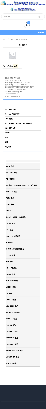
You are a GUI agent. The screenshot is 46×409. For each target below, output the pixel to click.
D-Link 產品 (10, 223)
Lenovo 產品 (11, 287)
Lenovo (11, 39)
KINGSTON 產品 (12, 281)
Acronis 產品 (11, 172)
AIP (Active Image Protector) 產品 (21, 185)
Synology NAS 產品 (14, 350)
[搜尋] (39, 17)
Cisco (8, 211)
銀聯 (6, 137)
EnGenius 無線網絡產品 (15, 249)
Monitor (18, 39)
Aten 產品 (10, 204)
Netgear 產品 (11, 319)
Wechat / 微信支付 (12, 114)
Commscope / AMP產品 (16, 217)
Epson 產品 (10, 255)
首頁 (4, 39)
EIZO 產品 (9, 242)
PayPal (8, 147)
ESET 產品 (9, 261)
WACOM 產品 (11, 363)
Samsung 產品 (12, 338)
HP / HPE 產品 (11, 268)
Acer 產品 (10, 166)
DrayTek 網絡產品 (13, 236)
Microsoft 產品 (13, 312)
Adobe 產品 (10, 179)
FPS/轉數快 (9, 119)
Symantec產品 (12, 344)
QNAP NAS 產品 (12, 331)
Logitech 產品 (12, 306)
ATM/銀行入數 (10, 128)
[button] (23, 32)
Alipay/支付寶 (10, 109)
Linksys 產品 (11, 300)
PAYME (7, 133)
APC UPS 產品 (11, 192)
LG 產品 (9, 293)
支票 (6, 142)
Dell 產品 (9, 230)
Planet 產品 (11, 325)
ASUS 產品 (10, 198)
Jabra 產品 (10, 274)
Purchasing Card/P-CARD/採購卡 (18, 123)
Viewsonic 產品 (12, 357)
